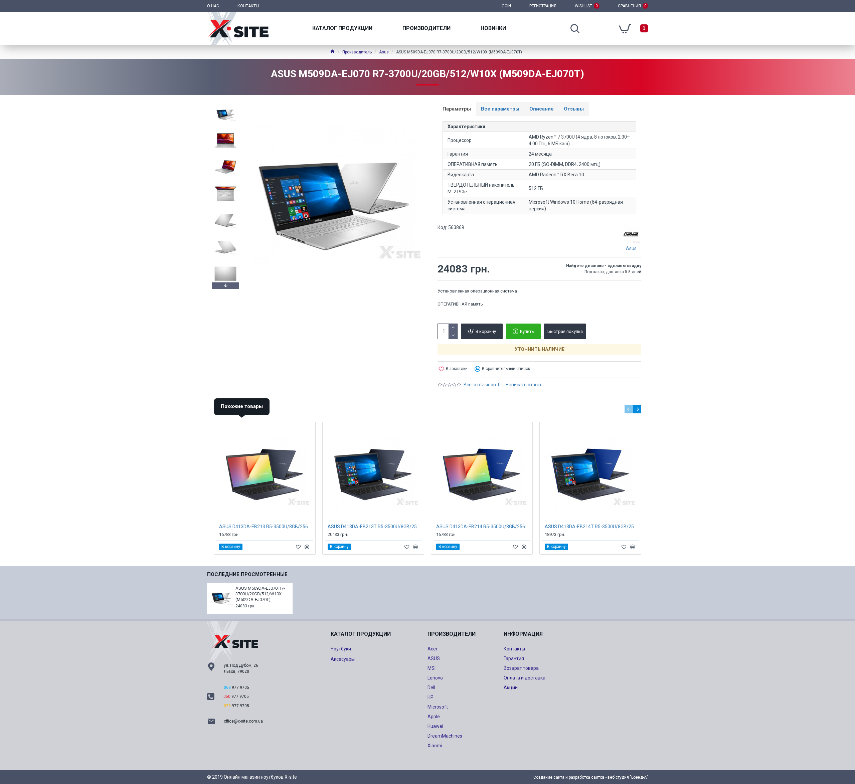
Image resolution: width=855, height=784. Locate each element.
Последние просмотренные (247, 574)
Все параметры (500, 109)
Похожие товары (242, 406)
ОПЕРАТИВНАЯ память (460, 304)
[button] (225, 103)
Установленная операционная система (477, 290)
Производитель (357, 52)
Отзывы (574, 109)
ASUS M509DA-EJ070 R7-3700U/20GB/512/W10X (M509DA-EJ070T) (260, 594)
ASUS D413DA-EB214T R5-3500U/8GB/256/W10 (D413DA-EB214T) (592, 526)
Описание (541, 109)
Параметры (457, 109)
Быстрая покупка (565, 331)
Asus (384, 52)
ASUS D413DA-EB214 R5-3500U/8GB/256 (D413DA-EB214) (483, 526)
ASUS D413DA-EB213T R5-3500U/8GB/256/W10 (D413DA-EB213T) (374, 526)
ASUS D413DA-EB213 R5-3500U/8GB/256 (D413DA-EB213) (266, 526)
